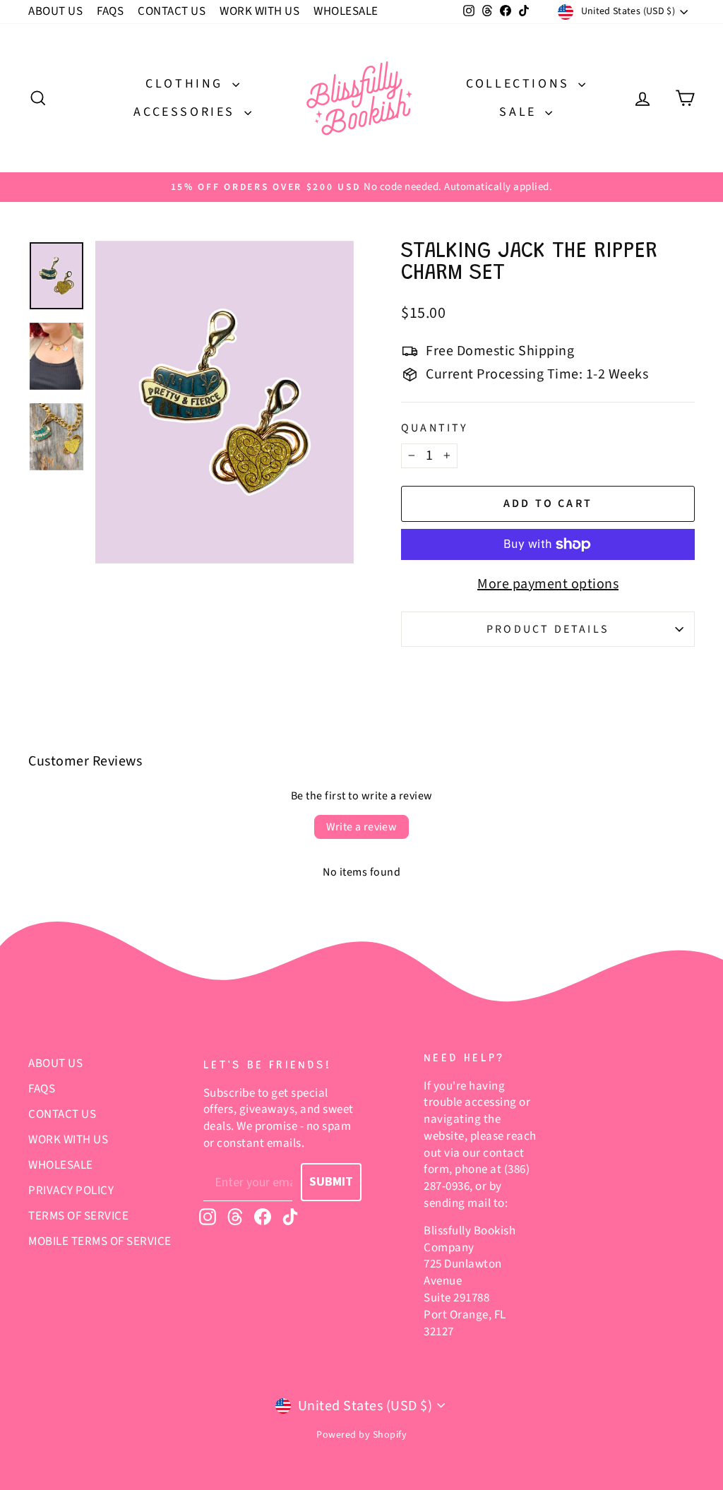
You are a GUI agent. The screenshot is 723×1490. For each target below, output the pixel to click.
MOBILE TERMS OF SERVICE (100, 1241)
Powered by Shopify (361, 1435)
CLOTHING (186, 84)
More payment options (548, 584)
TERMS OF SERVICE (78, 1216)
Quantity (435, 428)
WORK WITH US (259, 11)
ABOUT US (55, 11)
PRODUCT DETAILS (547, 629)
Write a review (362, 827)
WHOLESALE (345, 11)
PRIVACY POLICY (71, 1190)
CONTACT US (171, 11)
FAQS (110, 11)
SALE (520, 112)
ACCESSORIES (186, 112)
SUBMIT (331, 1182)
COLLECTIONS (520, 84)
